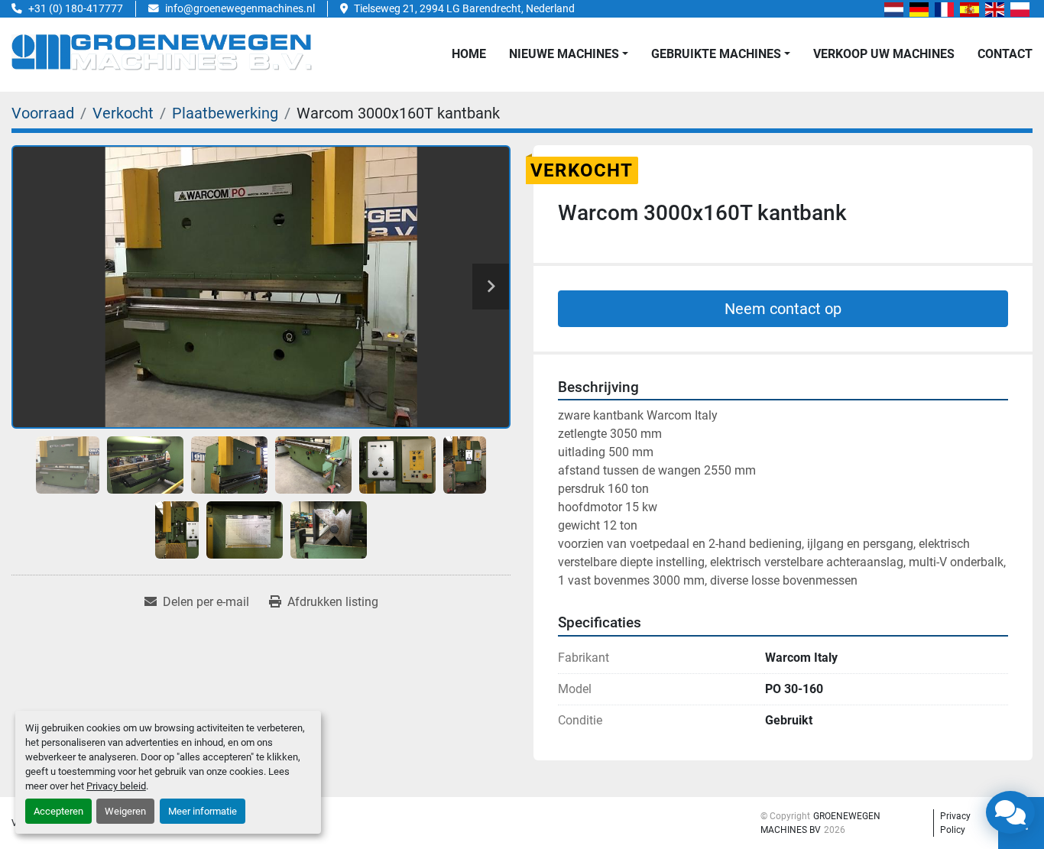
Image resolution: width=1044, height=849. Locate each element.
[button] (568, 54)
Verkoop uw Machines (884, 54)
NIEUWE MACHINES (564, 54)
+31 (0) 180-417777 (75, 8)
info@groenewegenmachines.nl (240, 8)
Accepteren (58, 811)
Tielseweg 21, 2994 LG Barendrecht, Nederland (464, 8)
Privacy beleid (116, 786)
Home (469, 54)
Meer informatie (202, 811)
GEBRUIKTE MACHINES (716, 54)
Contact (1005, 54)
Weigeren (125, 811)
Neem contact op (783, 309)
